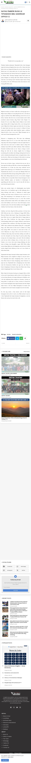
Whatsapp (21, 338)
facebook (9, 566)
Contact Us (6, 747)
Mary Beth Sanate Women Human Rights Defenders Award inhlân (19, 621)
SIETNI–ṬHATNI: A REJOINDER (9, 373)
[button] (29, 2)
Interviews (5, 725)
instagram (9, 570)
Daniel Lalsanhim (9, 7)
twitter (23, 570)
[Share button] (25, 338)
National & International (9, 722)
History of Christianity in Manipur (13, 677)
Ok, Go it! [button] (5, 760)
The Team (6, 738)
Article (9, 334)
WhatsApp (6, 741)
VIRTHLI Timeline (7, 736)
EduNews (5, 729)
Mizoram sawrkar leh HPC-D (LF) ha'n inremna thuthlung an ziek (19, 627)
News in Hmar (6, 716)
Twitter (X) (6, 743)
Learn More (10, 757)
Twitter (17, 338)
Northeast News (7, 720)
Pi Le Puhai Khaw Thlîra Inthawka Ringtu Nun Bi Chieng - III (14, 418)
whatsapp (23, 566)
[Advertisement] (16, 491)
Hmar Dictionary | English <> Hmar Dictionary (15, 666)
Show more (26, 351)
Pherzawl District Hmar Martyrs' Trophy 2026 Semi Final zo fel (19, 616)
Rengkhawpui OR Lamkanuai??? (13, 682)
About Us (5, 734)
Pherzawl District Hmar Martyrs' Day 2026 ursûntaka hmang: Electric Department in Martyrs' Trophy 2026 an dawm (19, 610)
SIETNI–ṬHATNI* (6, 395)
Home (2, 7)
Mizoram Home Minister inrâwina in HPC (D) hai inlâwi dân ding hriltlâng (19, 633)
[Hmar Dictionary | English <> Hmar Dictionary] (15, 655)
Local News (6, 718)
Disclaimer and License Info (12, 673)
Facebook (11, 338)
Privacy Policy (18, 753)
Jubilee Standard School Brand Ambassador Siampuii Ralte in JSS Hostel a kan (18, 603)
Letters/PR (6, 727)
